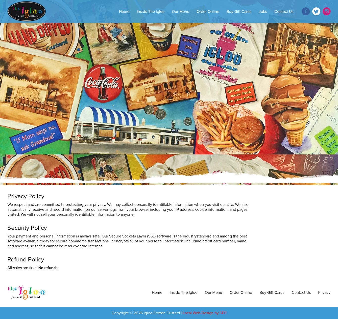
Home (124, 11)
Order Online (208, 11)
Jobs (263, 11)
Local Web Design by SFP (204, 313)
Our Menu (180, 11)
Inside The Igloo (151, 11)
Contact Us (283, 11)
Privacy (324, 292)
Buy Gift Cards (239, 11)
